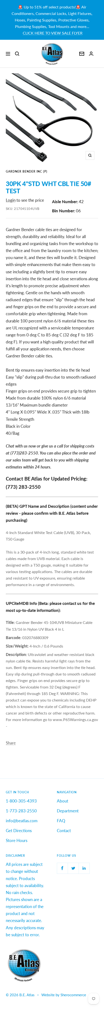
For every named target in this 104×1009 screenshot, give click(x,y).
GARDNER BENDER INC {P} (26, 171)
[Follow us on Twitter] (73, 868)
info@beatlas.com (21, 820)
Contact (64, 830)
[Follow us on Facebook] (62, 868)
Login (10, 200)
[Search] (17, 54)
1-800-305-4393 (21, 800)
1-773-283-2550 (21, 810)
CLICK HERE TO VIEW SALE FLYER (52, 33)
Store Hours (16, 840)
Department (68, 810)
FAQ (61, 820)
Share (11, 742)
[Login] (91, 54)
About (62, 800)
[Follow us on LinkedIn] (84, 868)
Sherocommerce (73, 995)
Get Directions (19, 830)
